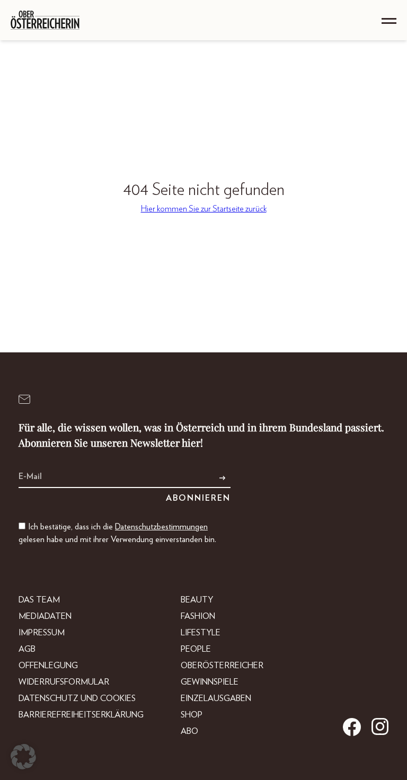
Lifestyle (200, 632)
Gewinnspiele (209, 682)
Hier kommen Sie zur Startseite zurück (204, 209)
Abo (189, 731)
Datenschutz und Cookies (77, 698)
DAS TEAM (39, 600)
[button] (23, 756)
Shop (191, 715)
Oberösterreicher (222, 665)
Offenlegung (48, 665)
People (196, 649)
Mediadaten (45, 616)
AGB (27, 649)
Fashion (198, 616)
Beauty (197, 600)
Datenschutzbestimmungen (161, 526)
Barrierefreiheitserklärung (81, 715)
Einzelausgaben (216, 698)
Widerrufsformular (64, 682)
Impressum (42, 632)
